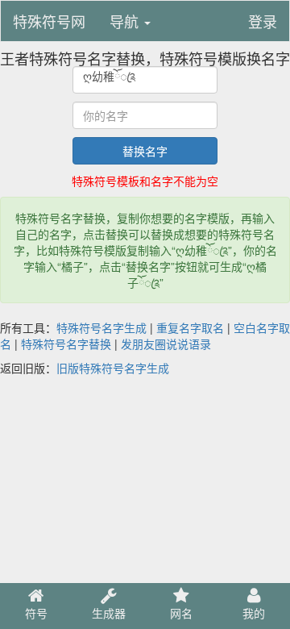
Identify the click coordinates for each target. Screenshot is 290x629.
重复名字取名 (190, 327)
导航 (126, 20)
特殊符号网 (49, 20)
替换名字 (145, 151)
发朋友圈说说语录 (166, 343)
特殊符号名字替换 (66, 343)
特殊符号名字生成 (101, 327)
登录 (262, 20)
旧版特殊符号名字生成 (112, 368)
